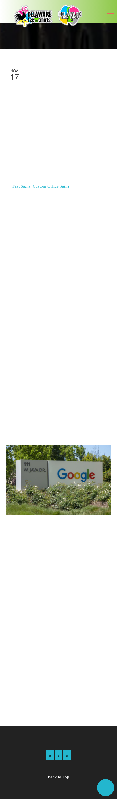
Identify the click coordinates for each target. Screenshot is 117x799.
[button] (105, 787)
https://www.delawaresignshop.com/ (43, 675)
